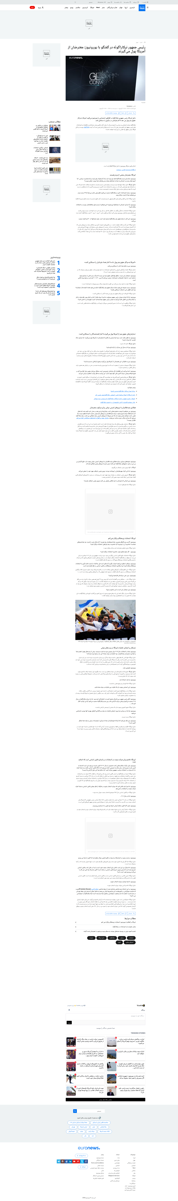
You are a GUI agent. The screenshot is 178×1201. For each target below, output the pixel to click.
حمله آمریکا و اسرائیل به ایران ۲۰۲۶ (78, 1123)
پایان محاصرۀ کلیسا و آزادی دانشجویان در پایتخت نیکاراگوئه (117, 402)
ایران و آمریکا (83, 1127)
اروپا (126, 7)
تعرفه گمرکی (71, 1131)
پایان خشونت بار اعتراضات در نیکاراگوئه (124, 927)
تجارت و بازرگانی (112, 7)
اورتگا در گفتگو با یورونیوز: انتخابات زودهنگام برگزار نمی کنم (118, 922)
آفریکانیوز (117, 1178)
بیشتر (102, 1155)
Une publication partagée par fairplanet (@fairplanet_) (102, 532)
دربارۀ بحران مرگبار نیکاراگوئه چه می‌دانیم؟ (123, 391)
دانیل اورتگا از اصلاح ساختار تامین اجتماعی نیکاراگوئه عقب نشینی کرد (115, 395)
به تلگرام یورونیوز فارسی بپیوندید (126, 170)
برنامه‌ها (133, 1181)
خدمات (118, 1155)
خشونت (91, 938)
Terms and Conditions (97, 1163)
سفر (103, 7)
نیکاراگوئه (86, 127)
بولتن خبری (117, 1160)
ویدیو (71, 7)
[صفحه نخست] (144, 42)
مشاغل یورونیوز (100, 1173)
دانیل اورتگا (101, 938)
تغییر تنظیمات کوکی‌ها (98, 1178)
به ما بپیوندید (116, 1168)
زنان (85, 1136)
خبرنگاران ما (132, 1183)
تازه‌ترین (132, 7)
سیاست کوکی (100, 1165)
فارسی (144, 2)
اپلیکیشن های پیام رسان (114, 1173)
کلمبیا (119, 942)
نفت (93, 1136)
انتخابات (131, 938)
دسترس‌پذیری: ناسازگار (98, 1176)
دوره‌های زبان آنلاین (115, 1181)
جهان (120, 7)
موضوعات (132, 1155)
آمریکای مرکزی (129, 942)
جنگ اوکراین (103, 1127)
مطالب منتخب (54, 122)
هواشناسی (117, 1163)
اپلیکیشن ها (117, 1171)
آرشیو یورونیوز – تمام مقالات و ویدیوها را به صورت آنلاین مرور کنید (130, 1188)
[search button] (75, 2)
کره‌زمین (85, 7)
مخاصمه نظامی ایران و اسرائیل (100, 1123)
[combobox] (84, 2)
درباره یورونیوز (100, 1158)
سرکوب (122, 938)
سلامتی (77, 7)
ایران (93, 1127)
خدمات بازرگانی (100, 1160)
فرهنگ (92, 7)
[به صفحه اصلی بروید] (142, 7)
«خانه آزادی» (95, 889)
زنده (32, 7)
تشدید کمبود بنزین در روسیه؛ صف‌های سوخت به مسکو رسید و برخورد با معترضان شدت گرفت (110, 931)
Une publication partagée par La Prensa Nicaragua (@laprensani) (100, 851)
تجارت (81, 1131)
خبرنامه (84, 1167)
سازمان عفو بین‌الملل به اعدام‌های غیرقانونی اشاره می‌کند (92, 418)
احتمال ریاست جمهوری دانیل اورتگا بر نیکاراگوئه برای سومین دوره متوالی (114, 399)
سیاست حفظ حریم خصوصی (97, 1168)
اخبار (141, 42)
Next (98, 7)
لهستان (73, 1127)
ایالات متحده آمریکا (105, 1131)
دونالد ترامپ (91, 1131)
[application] (105, 78)
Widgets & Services (114, 1176)
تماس (102, 1171)
